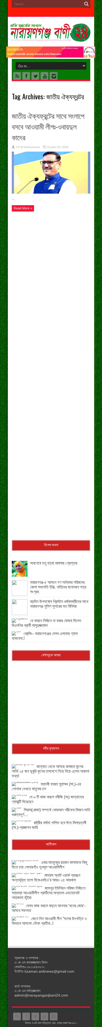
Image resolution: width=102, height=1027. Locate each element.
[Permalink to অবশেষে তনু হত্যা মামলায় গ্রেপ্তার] (19, 575)
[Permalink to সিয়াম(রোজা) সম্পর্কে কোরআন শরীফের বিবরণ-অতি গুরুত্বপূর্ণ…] (16, 807)
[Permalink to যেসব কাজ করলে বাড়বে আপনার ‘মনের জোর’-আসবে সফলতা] (17, 903)
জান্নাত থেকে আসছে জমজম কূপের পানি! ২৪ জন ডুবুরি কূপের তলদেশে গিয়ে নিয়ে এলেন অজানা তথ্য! (50, 771)
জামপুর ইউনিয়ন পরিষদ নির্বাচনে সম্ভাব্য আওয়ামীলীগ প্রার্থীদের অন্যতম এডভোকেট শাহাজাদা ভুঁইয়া (49, 893)
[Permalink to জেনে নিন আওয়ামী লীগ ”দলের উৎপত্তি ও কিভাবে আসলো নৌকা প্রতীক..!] (20, 916)
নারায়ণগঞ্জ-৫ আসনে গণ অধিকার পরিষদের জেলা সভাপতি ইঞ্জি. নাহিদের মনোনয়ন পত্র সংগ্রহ (58, 587)
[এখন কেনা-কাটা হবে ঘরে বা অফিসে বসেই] (51, 56)
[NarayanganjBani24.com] (51, 38)
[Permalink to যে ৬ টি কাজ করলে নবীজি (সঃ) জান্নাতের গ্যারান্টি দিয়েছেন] (19, 795)
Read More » (23, 208)
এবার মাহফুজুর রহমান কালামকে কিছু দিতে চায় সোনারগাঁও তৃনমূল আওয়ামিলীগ (49, 864)
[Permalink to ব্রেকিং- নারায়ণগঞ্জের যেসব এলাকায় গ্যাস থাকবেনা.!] (16, 631)
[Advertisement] (51, 268)
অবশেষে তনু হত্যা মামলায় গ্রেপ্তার (53, 563)
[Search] (86, 4)
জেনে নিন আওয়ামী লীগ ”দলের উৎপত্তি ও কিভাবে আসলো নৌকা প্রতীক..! (49, 921)
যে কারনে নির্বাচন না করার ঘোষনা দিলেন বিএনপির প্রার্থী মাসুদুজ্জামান (46, 623)
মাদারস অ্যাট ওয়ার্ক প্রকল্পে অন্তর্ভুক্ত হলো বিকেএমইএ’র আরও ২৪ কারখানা (46, 877)
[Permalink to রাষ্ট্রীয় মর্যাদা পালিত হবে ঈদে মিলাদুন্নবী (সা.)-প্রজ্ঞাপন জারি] (21, 820)
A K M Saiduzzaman (28, 147)
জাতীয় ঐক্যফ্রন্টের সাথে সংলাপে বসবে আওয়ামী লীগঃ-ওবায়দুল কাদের (48, 126)
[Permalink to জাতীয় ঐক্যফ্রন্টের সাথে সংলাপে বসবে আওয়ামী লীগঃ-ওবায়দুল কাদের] (51, 192)
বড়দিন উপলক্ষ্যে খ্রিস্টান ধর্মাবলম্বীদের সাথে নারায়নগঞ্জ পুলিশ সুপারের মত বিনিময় (59, 603)
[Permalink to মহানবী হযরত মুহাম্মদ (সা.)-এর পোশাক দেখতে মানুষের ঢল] (25, 782)
